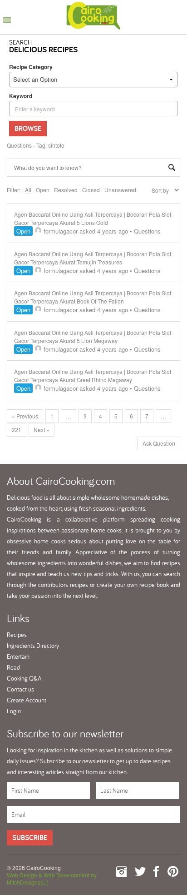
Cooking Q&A (24, 678)
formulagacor (61, 231)
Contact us (20, 689)
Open (42, 190)
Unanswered (120, 190)
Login (14, 711)
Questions (19, 145)
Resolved (66, 190)
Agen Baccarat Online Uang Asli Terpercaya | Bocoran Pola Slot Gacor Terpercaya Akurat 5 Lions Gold (92, 218)
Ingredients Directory (33, 645)
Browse (28, 128)
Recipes (17, 635)
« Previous (25, 416)
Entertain (18, 656)
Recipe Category (31, 67)
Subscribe (29, 837)
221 (16, 429)
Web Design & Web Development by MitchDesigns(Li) (52, 878)
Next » (41, 429)
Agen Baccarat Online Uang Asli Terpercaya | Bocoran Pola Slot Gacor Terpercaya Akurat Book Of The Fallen (92, 297)
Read (13, 667)
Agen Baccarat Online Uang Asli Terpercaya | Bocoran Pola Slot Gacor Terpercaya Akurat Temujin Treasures (92, 258)
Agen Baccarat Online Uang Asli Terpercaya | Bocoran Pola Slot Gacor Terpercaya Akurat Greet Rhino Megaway (92, 375)
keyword (20, 96)
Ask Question (159, 443)
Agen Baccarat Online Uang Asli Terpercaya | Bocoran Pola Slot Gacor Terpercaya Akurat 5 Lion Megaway (92, 336)
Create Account (26, 700)
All (28, 190)
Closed (91, 190)
